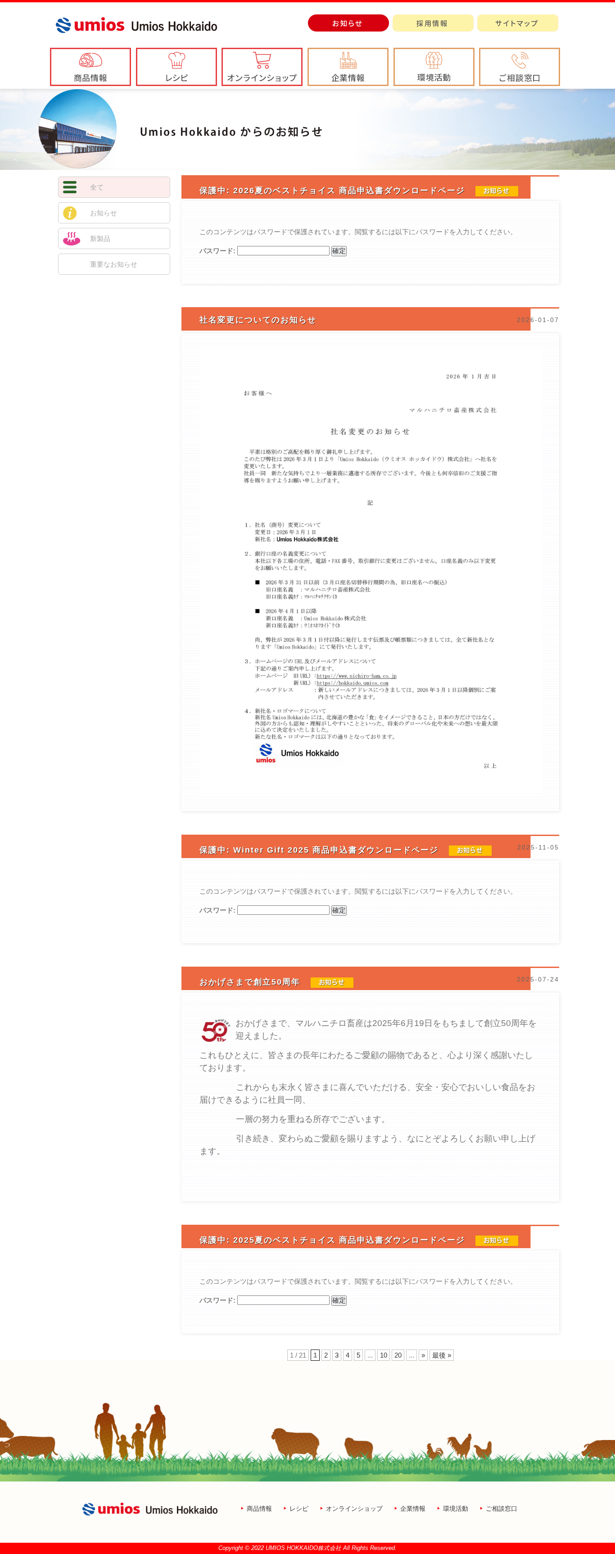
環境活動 (455, 1508)
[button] (348, 67)
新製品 (100, 238)
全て (97, 187)
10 (383, 1355)
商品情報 (259, 1508)
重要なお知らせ (113, 264)
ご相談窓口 (501, 1508)
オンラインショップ (354, 1508)
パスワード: (218, 250)
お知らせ (103, 213)
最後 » (441, 1355)
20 (398, 1355)
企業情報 (412, 1508)
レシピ (298, 1508)
